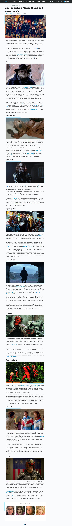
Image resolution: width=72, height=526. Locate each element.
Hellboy (20, 340)
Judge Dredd (8, 481)
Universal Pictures (28, 87)
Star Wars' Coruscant (27, 246)
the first (7, 492)
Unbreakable (12, 292)
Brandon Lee (14, 198)
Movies (20, 1)
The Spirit (21, 103)
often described (24, 385)
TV (23, 1)
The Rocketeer (31, 141)
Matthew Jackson (9, 13)
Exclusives (14, 1)
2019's (11, 343)
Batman (29, 57)
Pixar (16, 385)
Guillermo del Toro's (36, 343)
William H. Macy (34, 248)
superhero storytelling (22, 54)
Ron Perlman (14, 344)
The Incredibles (24, 391)
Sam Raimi (12, 90)
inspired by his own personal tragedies (32, 185)
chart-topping (40, 187)
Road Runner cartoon (34, 109)
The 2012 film (10, 491)
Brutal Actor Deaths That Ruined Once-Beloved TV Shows (19, 517)
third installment (12, 356)
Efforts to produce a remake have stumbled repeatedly (27, 204)
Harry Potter (12, 432)
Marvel (36, 48)
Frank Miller (33, 103)
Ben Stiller (28, 248)
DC (31, 48)
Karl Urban (13, 495)
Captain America (36, 57)
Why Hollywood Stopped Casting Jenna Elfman (40, 517)
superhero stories (20, 286)
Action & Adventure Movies (14, 5)
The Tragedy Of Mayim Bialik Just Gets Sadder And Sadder (10, 517)
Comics (38, 1)
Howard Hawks (30, 153)
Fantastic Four (36, 385)
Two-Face (35, 105)
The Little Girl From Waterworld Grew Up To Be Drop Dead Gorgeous (30, 517)
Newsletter (67, 1)
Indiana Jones (13, 154)
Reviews (43, 1)
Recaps (34, 1)
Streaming (28, 1)
